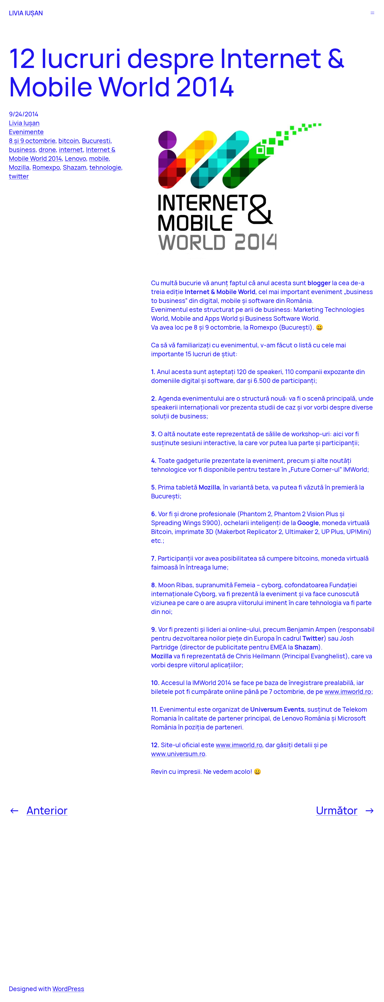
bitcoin (68, 140)
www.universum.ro (178, 753)
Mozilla (19, 167)
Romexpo (46, 167)
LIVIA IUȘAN (26, 13)
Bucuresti (96, 140)
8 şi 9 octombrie (32, 140)
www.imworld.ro (347, 691)
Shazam (74, 167)
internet (71, 149)
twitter (19, 176)
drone (47, 149)
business (22, 149)
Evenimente (26, 131)
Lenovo (75, 158)
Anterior (47, 810)
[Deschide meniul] (372, 13)
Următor (337, 810)
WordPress (68, 988)
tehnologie (105, 167)
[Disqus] (263, 900)
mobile (99, 158)
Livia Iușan (24, 123)
